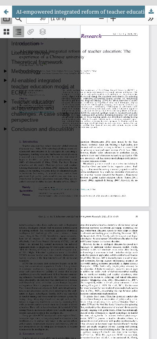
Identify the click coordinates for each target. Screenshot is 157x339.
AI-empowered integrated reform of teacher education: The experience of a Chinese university (86, 11)
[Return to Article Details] (6, 12)
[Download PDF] (151, 12)
